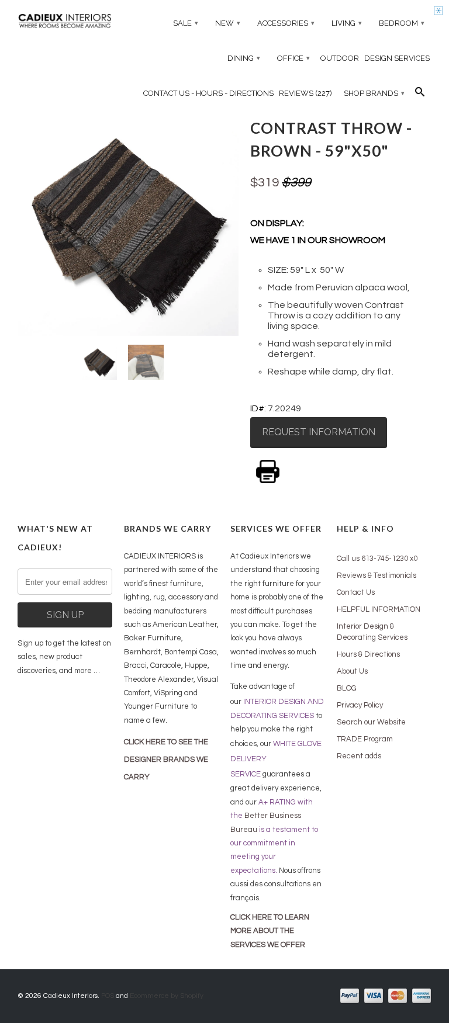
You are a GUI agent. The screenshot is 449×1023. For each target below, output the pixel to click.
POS (107, 996)
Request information (318, 432)
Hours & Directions (368, 654)
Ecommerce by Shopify (166, 996)
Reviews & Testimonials (376, 575)
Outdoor (339, 58)
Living (346, 23)
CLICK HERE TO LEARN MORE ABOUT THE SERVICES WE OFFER (269, 931)
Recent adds (359, 756)
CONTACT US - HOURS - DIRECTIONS (208, 93)
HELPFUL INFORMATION (378, 609)
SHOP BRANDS (374, 93)
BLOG (347, 688)
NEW (227, 23)
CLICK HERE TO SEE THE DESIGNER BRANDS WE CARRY (166, 759)
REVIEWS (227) (305, 93)
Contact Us (356, 592)
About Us (352, 671)
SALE (185, 23)
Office (293, 58)
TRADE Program (365, 739)
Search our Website (371, 722)
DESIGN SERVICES (397, 58)
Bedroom (401, 23)
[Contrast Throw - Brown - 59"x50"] (128, 225)
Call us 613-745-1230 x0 (377, 558)
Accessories (286, 23)
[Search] (419, 94)
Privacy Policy (360, 705)
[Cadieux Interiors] (65, 22)
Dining (243, 58)
